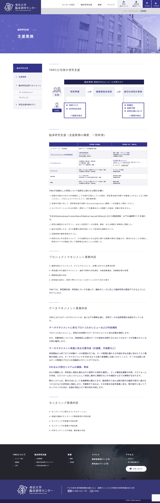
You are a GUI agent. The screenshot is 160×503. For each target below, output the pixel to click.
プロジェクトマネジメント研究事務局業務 (61, 154)
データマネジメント (55, 163)
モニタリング (53, 170)
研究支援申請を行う (27, 104)
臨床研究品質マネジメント (30, 85)
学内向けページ (124, 5)
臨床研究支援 (86, 4)
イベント (111, 4)
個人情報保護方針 (133, 462)
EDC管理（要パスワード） (120, 160)
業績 (99, 4)
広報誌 (72, 462)
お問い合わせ (138, 469)
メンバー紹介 (19, 459)
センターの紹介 (68, 4)
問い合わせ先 (126, 162)
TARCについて (19, 454)
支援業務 (22, 76)
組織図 (17, 462)
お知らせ (131, 459)
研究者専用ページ (136, 5)
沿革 (16, 465)
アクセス (130, 454)
